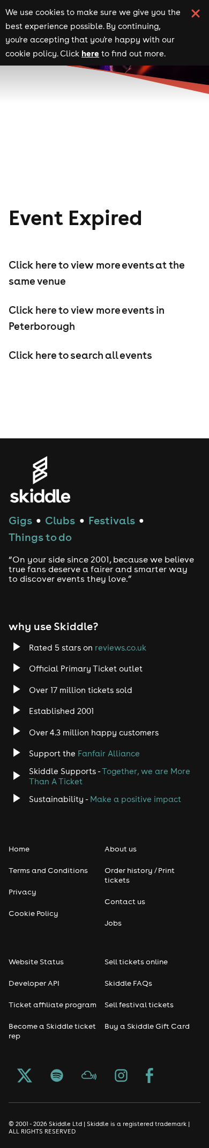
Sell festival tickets (139, 1004)
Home (19, 849)
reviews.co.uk (120, 647)
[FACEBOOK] (149, 1076)
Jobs (113, 923)
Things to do (40, 537)
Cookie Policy (33, 913)
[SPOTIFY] (57, 1076)
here (90, 53)
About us (120, 849)
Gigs (20, 520)
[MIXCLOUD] (89, 1076)
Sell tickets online (136, 961)
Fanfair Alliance (109, 753)
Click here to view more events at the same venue (96, 272)
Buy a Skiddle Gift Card (147, 1026)
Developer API (34, 983)
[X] (25, 1076)
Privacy (22, 892)
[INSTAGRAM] (121, 1076)
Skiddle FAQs (128, 983)
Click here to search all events (80, 355)
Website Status (36, 961)
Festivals (111, 520)
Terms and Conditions (48, 870)
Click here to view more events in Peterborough (87, 318)
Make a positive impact (135, 799)
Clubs (60, 520)
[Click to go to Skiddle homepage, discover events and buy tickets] (40, 479)
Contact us (124, 901)
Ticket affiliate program (52, 1004)
